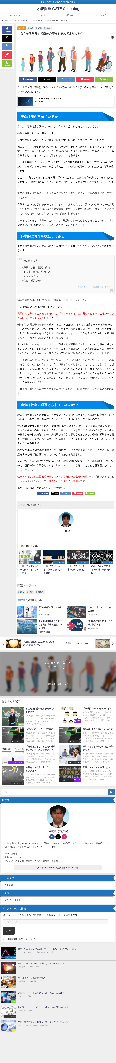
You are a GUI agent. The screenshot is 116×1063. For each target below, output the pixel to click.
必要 (40, 28)
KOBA (66, 530)
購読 (8, 930)
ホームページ (15, 15)
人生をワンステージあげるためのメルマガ (57, 868)
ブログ (42, 15)
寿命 (31, 28)
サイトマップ (101, 15)
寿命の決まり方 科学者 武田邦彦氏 (94, 287)
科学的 (48, 28)
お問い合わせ (71, 15)
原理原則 (21, 28)
